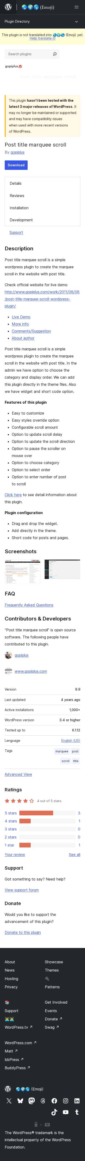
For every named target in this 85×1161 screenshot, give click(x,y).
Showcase (54, 962)
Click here (13, 494)
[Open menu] (77, 7)
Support (16, 232)
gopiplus (18, 152)
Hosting (11, 978)
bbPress (14, 1059)
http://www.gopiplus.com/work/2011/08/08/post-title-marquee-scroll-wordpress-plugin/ (42, 298)
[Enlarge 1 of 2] (34, 565)
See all (74, 854)
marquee (61, 751)
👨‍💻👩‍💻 (9, 1019)
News (10, 970)
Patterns (52, 987)
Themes (52, 970)
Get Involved (56, 1002)
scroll (65, 761)
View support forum (22, 890)
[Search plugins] (55, 54)
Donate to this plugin (23, 932)
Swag (52, 1027)
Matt (11, 1051)
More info (20, 324)
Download (16, 165)
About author (23, 338)
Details (15, 183)
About (10, 962)
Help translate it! (42, 38)
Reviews (17, 195)
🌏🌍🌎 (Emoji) (29, 1089)
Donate (54, 1019)
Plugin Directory (17, 21)
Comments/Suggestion (31, 331)
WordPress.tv (19, 1027)
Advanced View (18, 774)
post (75, 751)
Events (51, 1010)
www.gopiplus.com (31, 671)
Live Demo (21, 316)
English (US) (70, 740)
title (75, 761)
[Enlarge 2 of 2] (74, 565)
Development (21, 220)
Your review (15, 854)
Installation (19, 207)
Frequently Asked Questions (29, 605)
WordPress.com (21, 1042)
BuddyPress (17, 1067)
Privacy (11, 987)
